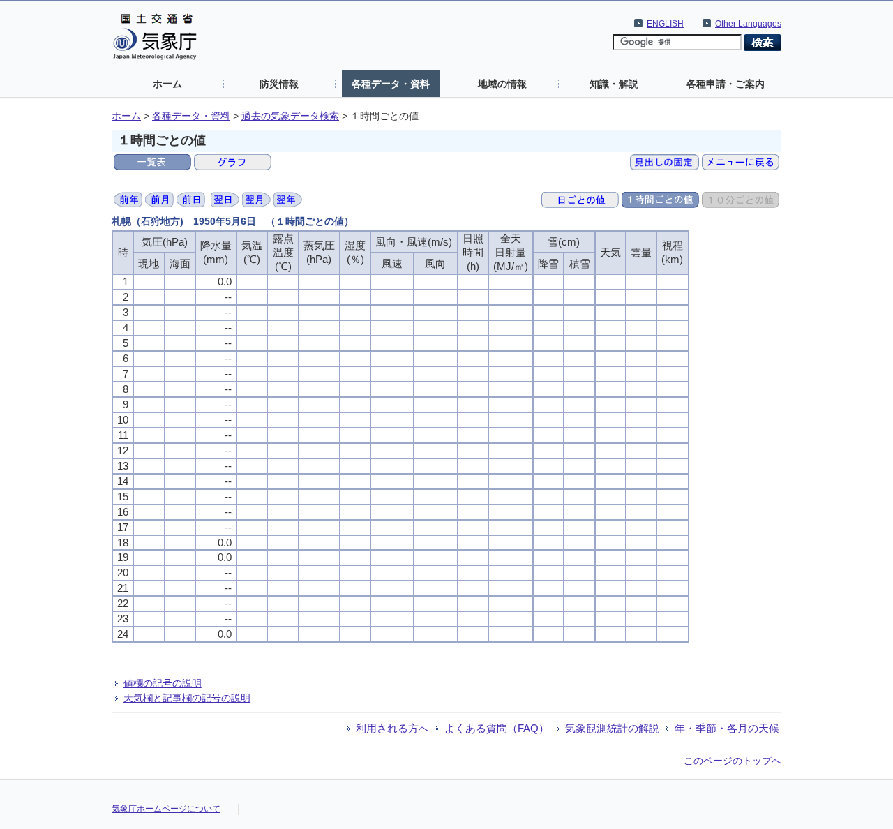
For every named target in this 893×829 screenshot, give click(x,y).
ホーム (167, 83)
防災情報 (279, 83)
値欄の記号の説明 (162, 683)
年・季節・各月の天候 (727, 728)
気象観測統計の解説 (612, 728)
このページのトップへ (732, 760)
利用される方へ (392, 728)
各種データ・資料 (391, 83)
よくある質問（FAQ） (496, 728)
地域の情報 (502, 83)
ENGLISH (665, 24)
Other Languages (748, 24)
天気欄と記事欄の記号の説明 (186, 697)
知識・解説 (614, 83)
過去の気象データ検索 (290, 116)
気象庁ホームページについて (166, 809)
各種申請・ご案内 (725, 83)
